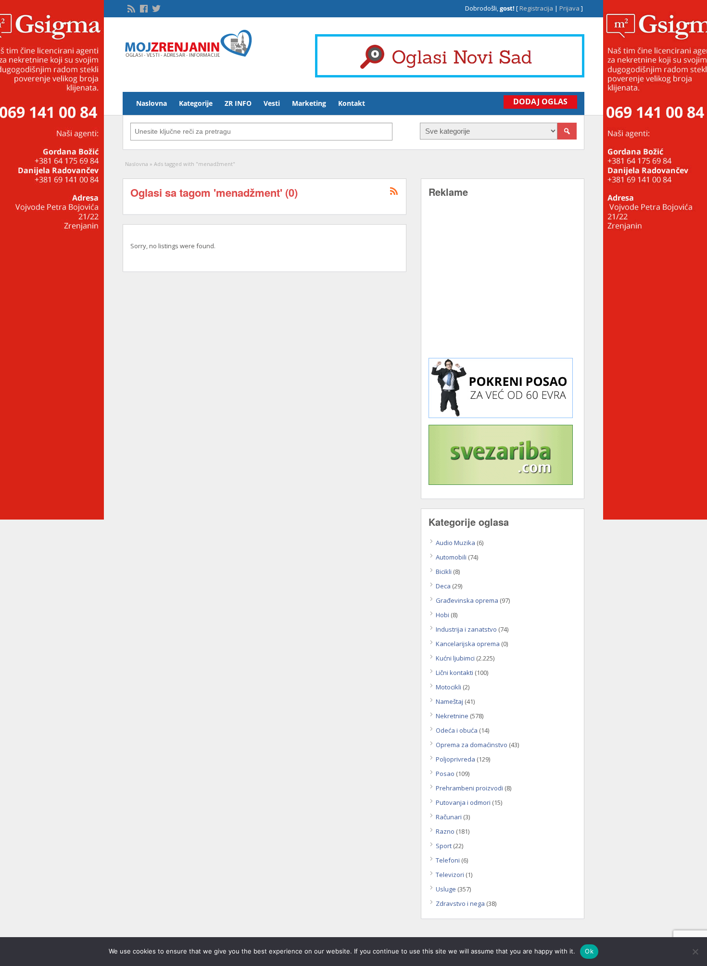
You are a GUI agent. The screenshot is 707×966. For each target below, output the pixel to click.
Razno (445, 831)
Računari (449, 817)
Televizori (450, 874)
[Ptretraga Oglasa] (567, 131)
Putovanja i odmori (463, 802)
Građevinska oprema (467, 600)
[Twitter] (155, 8)
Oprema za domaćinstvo (471, 744)
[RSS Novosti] (130, 8)
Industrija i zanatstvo (466, 629)
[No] (695, 951)
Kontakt (351, 103)
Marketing (309, 103)
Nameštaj (449, 701)
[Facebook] (143, 8)
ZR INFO (238, 103)
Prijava (569, 8)
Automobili (451, 557)
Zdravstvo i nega (460, 903)
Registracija (536, 8)
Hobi (442, 614)
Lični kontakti (454, 672)
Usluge (446, 889)
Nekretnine (452, 716)
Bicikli (444, 571)
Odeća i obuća (457, 730)
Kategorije (196, 103)
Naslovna (151, 103)
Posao (445, 773)
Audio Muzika (455, 542)
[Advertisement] (503, 285)
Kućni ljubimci (455, 658)
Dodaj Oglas (540, 101)
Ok (589, 951)
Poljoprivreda (455, 759)
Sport (444, 845)
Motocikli (448, 687)
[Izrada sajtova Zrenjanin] (501, 415)
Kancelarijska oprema (468, 643)
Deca (443, 586)
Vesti (272, 103)
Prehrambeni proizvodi (469, 788)
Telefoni (448, 860)
